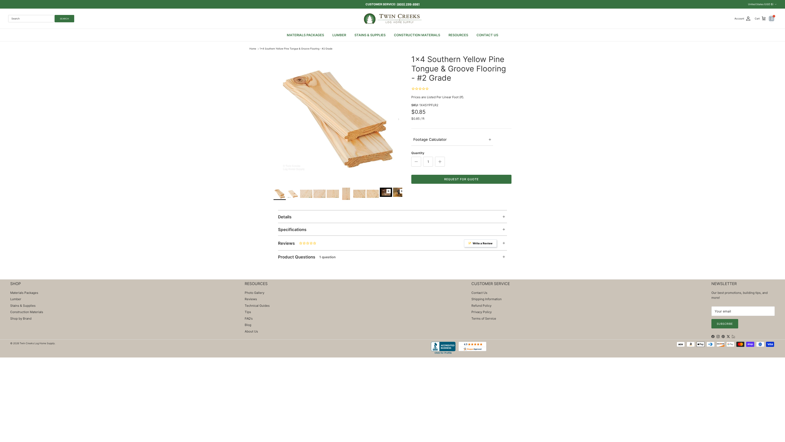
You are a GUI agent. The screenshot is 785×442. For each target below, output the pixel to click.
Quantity (417, 153)
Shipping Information (486, 299)
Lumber (15, 299)
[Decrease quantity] (416, 162)
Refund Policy (481, 306)
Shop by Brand (20, 318)
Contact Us (479, 293)
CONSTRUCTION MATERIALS (417, 35)
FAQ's (249, 318)
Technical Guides (257, 306)
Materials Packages (24, 293)
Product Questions (307, 257)
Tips (248, 312)
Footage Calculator (430, 139)
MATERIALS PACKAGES (305, 35)
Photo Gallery (254, 293)
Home (252, 48)
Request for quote (461, 179)
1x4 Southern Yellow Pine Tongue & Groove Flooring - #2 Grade (296, 48)
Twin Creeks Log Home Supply (37, 343)
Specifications (292, 229)
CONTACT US (487, 35)
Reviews (385, 243)
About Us (251, 331)
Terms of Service (483, 318)
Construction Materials (26, 312)
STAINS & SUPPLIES (370, 35)
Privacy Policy (481, 312)
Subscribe (725, 323)
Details (285, 216)
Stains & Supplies (23, 306)
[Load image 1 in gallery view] (338, 119)
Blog (248, 325)
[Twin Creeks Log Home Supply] (392, 19)
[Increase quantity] (440, 162)
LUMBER (339, 35)
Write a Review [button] (482, 243)
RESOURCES (458, 35)
